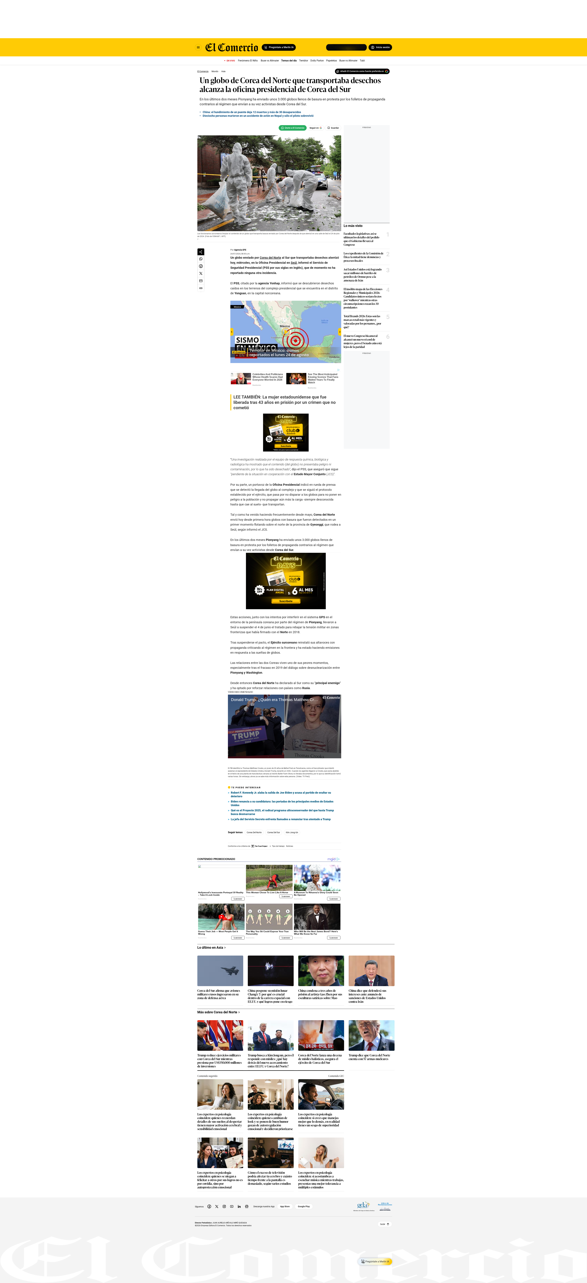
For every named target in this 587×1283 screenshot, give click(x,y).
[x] (217, 1206)
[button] (284, 726)
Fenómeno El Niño (248, 60)
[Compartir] (201, 251)
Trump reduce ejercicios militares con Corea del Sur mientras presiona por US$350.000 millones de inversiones (219, 1060)
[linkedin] (239, 1206)
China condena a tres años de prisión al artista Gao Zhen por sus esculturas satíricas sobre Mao (320, 994)
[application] (284, 726)
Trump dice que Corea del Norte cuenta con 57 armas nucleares (369, 1057)
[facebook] (209, 1206)
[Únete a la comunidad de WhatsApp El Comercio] (293, 128)
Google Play (304, 1206)
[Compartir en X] (201, 273)
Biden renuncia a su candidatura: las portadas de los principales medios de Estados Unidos (282, 803)
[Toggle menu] (198, 47)
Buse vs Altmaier (270, 60)
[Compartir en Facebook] (201, 266)
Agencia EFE (240, 250)
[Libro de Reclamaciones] (385, 1206)
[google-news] (247, 1206)
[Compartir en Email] (201, 280)
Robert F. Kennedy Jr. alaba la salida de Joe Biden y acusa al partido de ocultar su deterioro (281, 794)
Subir (382, 1224)
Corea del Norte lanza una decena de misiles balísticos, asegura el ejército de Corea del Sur (320, 1059)
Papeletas (331, 60)
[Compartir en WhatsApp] (201, 258)
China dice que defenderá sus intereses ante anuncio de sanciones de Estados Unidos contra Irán (367, 996)
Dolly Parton (317, 60)
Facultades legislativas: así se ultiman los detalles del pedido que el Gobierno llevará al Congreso (361, 239)
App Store (285, 1206)
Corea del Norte (254, 832)
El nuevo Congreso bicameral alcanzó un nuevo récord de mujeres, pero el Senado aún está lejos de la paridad (363, 341)
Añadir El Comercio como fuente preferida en (362, 71)
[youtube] (232, 1206)
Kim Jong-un (292, 832)
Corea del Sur (273, 832)
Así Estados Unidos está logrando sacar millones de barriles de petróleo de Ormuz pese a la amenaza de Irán (363, 274)
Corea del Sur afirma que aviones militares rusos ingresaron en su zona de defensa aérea (218, 994)
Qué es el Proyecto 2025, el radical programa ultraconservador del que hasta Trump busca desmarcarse (282, 812)
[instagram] (224, 1206)
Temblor (303, 60)
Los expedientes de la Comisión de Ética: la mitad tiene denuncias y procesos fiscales (364, 256)
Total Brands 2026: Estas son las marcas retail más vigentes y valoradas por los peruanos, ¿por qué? (362, 321)
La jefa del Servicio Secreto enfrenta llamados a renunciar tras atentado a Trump (281, 819)
